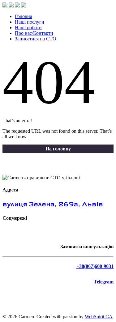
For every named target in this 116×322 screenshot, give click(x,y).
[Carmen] (14, 5)
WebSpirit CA (99, 316)
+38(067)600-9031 (95, 266)
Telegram (104, 281)
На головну (58, 148)
